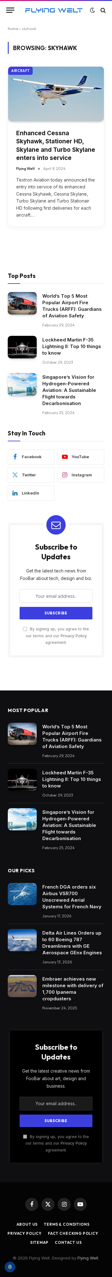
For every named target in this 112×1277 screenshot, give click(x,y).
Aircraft (20, 71)
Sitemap (39, 1242)
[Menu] (10, 10)
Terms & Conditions (66, 1224)
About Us (27, 1224)
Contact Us (68, 1242)
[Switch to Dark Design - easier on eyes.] (92, 10)
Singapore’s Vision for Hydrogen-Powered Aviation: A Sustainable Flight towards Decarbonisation (69, 390)
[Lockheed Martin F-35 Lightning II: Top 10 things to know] (22, 347)
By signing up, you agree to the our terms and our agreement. (57, 636)
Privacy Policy (74, 635)
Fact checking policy (73, 1233)
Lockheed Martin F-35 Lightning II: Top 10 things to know (71, 346)
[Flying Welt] (54, 10)
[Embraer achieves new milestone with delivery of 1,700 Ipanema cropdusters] (22, 986)
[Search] (102, 10)
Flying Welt (87, 1257)
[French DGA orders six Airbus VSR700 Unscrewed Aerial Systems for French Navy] (22, 894)
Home (13, 28)
